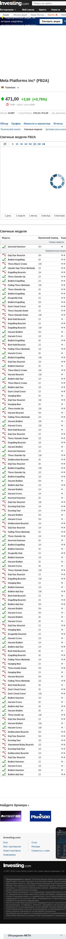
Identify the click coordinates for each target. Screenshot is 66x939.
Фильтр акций (20, 15)
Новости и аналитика (37, 123)
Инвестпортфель (12, 850)
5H (30, 144)
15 (17, 144)
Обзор (4, 123)
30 (21, 144)
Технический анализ (11, 129)
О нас (34, 842)
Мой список (28, 10)
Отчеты (58, 123)
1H (25, 144)
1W (39, 144)
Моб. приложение (12, 846)
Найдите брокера (13, 805)
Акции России (37, 15)
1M (43, 144)
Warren (51, 15)
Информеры (9, 855)
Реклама (36, 846)
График (16, 123)
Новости (55, 10)
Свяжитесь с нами (41, 850)
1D (34, 144)
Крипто (42, 10)
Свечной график (5, 144)
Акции (6, 15)
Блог (5, 842)
